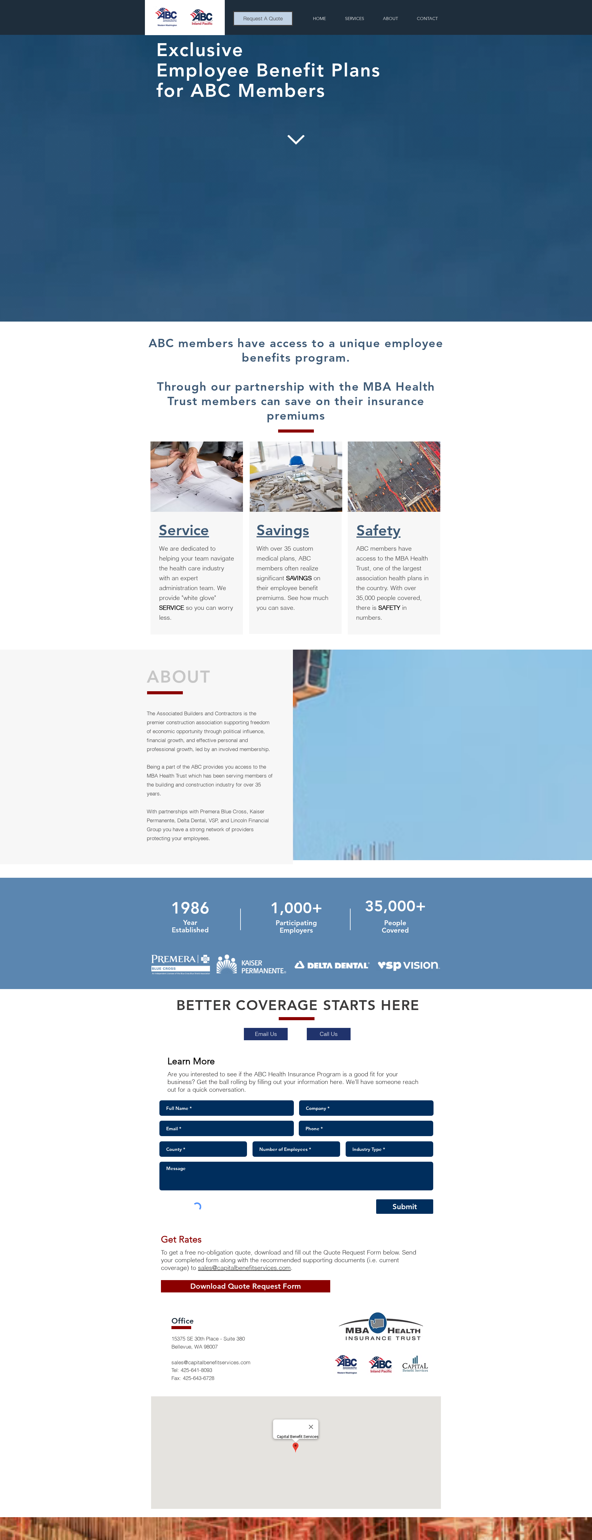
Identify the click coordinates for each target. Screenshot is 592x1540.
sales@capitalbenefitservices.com (244, 1267)
